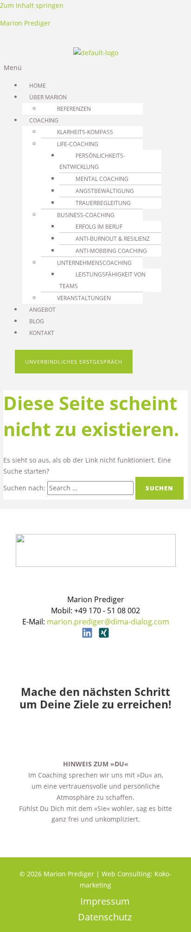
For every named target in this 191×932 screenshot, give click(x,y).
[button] (95, 67)
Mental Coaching (102, 179)
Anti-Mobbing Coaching (111, 251)
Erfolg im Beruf (99, 227)
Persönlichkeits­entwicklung (92, 161)
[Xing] (103, 635)
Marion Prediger (25, 23)
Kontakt (41, 333)
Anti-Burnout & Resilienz (113, 239)
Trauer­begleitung (103, 203)
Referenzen (74, 109)
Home (37, 86)
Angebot (42, 310)
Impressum (105, 901)
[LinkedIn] (87, 635)
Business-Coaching (86, 215)
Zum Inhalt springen (32, 5)
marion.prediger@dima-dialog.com (108, 621)
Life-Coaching (77, 144)
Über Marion (48, 97)
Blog (36, 321)
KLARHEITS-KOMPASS (85, 132)
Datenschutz (105, 917)
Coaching (43, 120)
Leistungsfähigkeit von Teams (102, 280)
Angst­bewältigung (105, 191)
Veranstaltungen (84, 298)
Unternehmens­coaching (94, 263)
